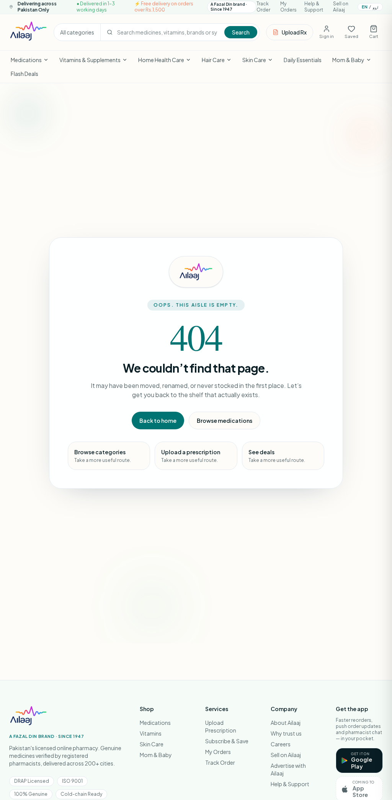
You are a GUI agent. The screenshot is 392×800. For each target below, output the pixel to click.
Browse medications (224, 420)
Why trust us (286, 733)
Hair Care (213, 59)
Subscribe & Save (226, 741)
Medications (26, 59)
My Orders (288, 7)
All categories (77, 32)
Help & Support (313, 7)
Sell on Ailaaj (340, 7)
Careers (281, 744)
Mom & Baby (348, 59)
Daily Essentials (303, 59)
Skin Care (254, 59)
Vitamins (151, 733)
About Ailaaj (286, 722)
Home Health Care (161, 59)
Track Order (263, 7)
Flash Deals (24, 73)
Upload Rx (294, 32)
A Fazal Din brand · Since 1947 (229, 6)
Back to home (157, 420)
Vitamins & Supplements (90, 59)
